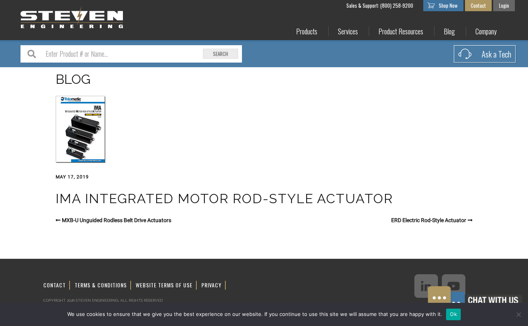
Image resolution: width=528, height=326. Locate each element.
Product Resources (400, 31)
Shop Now (448, 5)
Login (504, 5)
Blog (449, 31)
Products (306, 31)
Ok (453, 314)
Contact (478, 5)
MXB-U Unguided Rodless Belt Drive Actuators (116, 220)
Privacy (211, 285)
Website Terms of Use (164, 285)
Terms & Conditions (101, 285)
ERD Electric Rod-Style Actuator (428, 220)
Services (348, 31)
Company (486, 31)
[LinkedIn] (426, 286)
